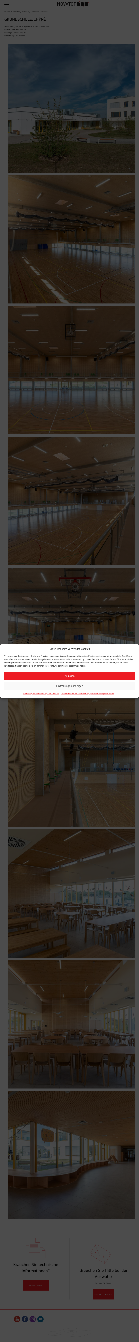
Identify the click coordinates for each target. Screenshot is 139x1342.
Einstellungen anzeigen (69, 686)
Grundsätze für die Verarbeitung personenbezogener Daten (87, 693)
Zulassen (70, 676)
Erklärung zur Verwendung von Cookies (41, 693)
